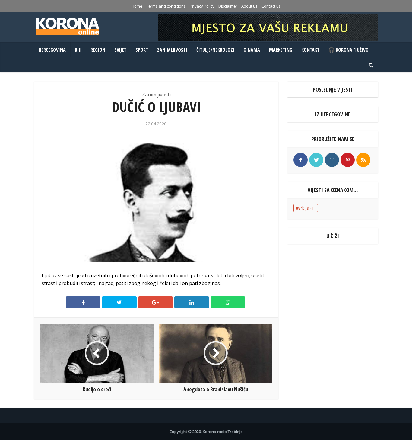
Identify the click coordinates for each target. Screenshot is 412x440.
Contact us (271, 6)
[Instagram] (332, 160)
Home (137, 6)
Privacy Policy (202, 6)
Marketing (280, 50)
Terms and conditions (166, 6)
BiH (78, 50)
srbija (307, 208)
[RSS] (363, 160)
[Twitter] (316, 160)
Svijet (120, 50)
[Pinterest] (348, 160)
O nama (251, 50)
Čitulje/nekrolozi (215, 50)
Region (97, 50)
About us (249, 6)
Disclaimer (227, 6)
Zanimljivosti (172, 50)
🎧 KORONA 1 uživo (348, 50)
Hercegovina (52, 50)
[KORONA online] (67, 26)
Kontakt (310, 50)
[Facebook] (300, 160)
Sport (141, 50)
